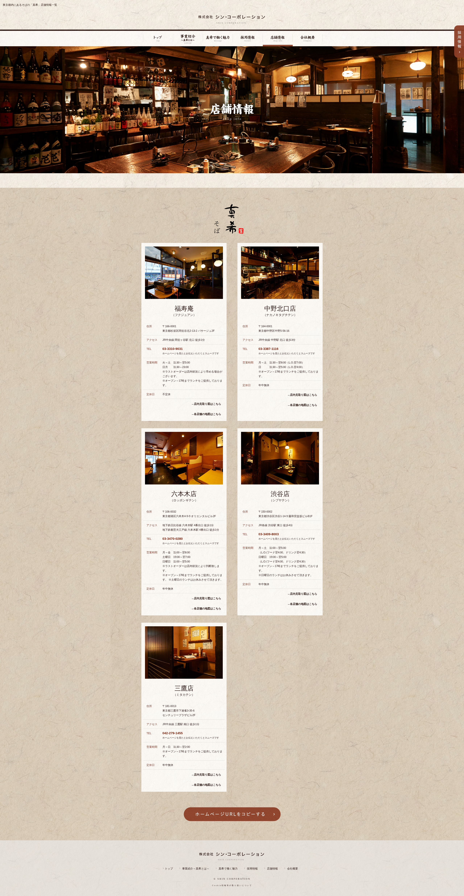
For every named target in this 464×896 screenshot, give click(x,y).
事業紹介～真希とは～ (195, 868)
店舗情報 (272, 868)
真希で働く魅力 (228, 868)
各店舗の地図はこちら (207, 414)
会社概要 (292, 868)
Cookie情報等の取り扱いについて (232, 885)
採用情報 (252, 868)
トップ (169, 868)
